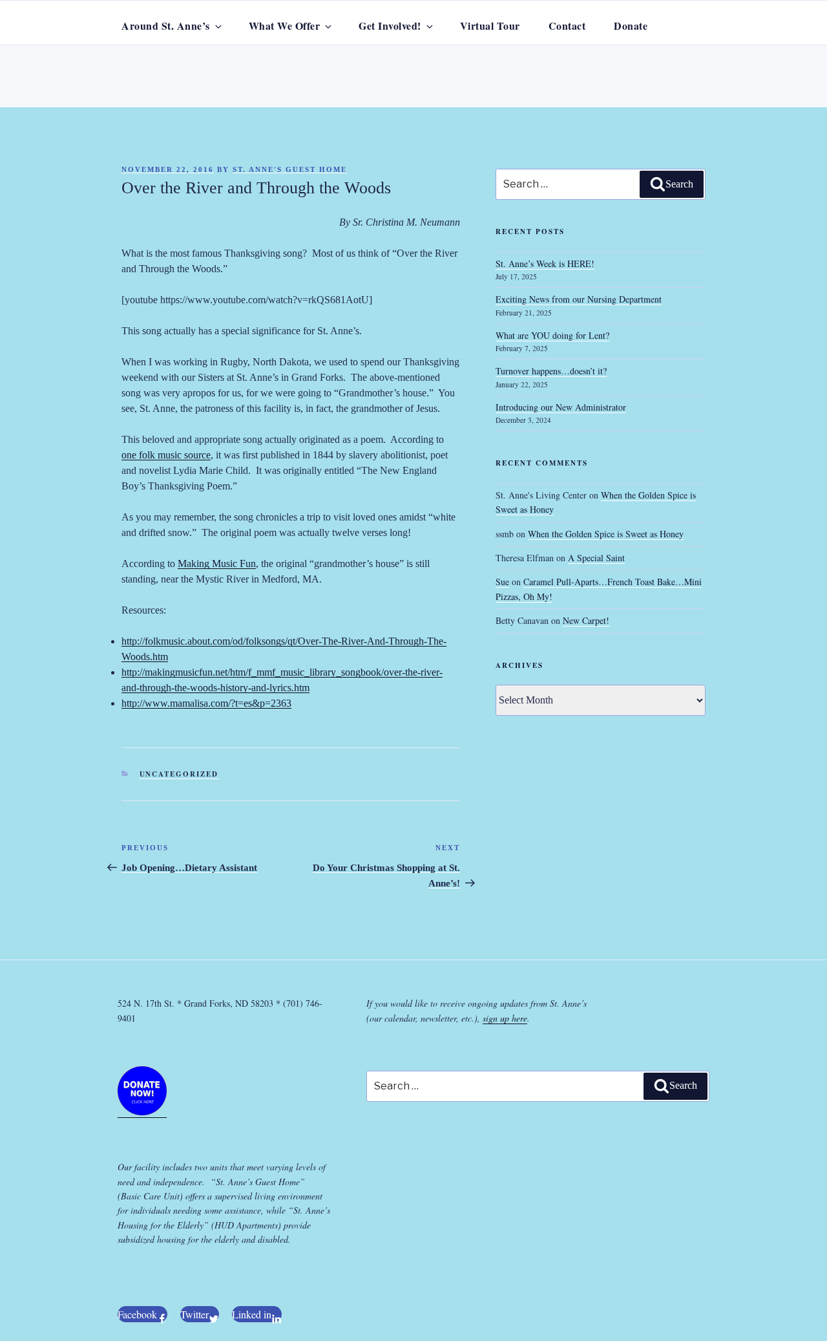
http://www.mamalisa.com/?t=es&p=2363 (206, 703)
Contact (567, 25)
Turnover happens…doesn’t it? (551, 371)
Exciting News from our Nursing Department (579, 299)
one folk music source (166, 454)
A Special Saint (596, 558)
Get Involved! (390, 25)
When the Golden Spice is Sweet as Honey (606, 534)
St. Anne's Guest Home (290, 169)
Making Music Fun (217, 563)
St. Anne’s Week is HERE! (545, 263)
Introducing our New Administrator (561, 407)
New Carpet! (586, 620)
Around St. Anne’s (165, 25)
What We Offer (284, 25)
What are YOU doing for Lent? (552, 335)
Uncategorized (179, 774)
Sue (502, 581)
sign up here (505, 1018)
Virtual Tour (490, 25)
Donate (630, 25)
